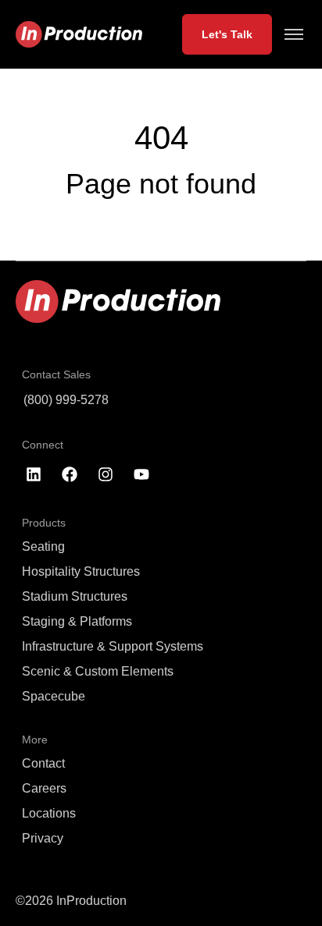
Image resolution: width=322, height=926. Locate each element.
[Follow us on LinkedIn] (34, 474)
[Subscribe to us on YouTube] (141, 474)
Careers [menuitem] (44, 788)
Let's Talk (227, 34)
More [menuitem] (35, 739)
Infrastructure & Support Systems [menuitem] (112, 646)
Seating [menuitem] (43, 546)
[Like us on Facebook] (70, 474)
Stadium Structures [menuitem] (74, 596)
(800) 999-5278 (66, 399)
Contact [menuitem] (43, 763)
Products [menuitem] (44, 522)
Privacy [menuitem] (42, 838)
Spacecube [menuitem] (53, 696)
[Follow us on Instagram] (105, 474)
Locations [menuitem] (49, 813)
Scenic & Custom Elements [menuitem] (98, 671)
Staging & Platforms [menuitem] (77, 621)
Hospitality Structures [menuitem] (81, 571)
